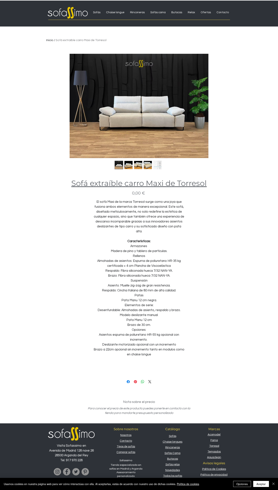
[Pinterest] (85, 471)
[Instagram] (57, 471)
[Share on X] (150, 381)
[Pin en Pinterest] (135, 381)
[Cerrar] (273, 484)
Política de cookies (188, 484)
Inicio (49, 40)
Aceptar (261, 484)
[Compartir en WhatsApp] (142, 381)
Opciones (242, 484)
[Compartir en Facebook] (128, 381)
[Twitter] (76, 471)
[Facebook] (66, 471)
